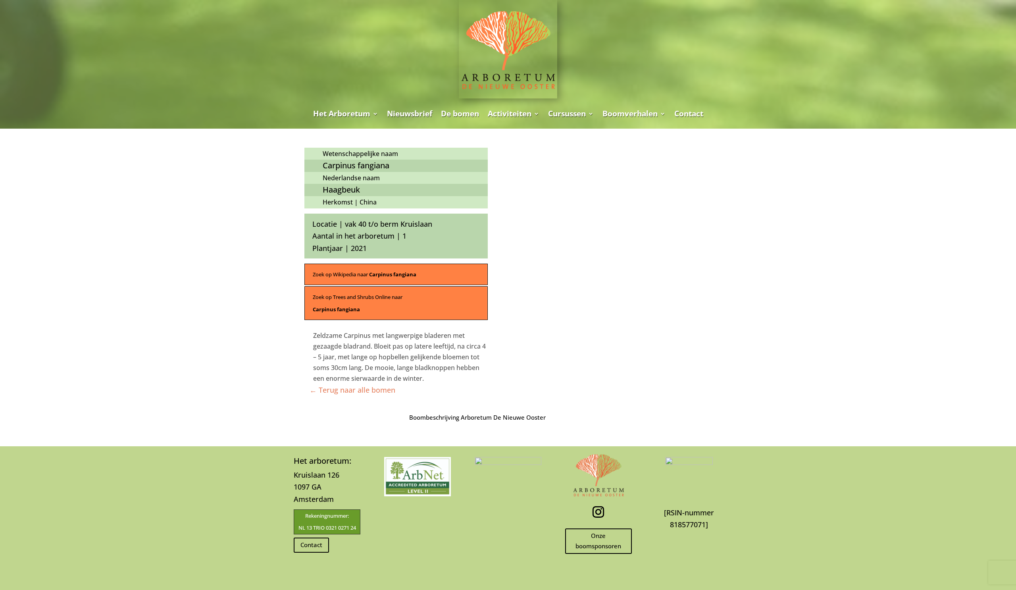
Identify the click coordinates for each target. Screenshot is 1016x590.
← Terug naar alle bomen (352, 390)
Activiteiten (509, 113)
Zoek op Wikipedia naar (364, 274)
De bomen (460, 113)
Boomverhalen (630, 113)
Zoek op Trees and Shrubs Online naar (357, 303)
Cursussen (567, 113)
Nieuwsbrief (409, 113)
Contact (688, 113)
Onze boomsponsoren (598, 541)
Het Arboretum (341, 113)
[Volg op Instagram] (598, 512)
